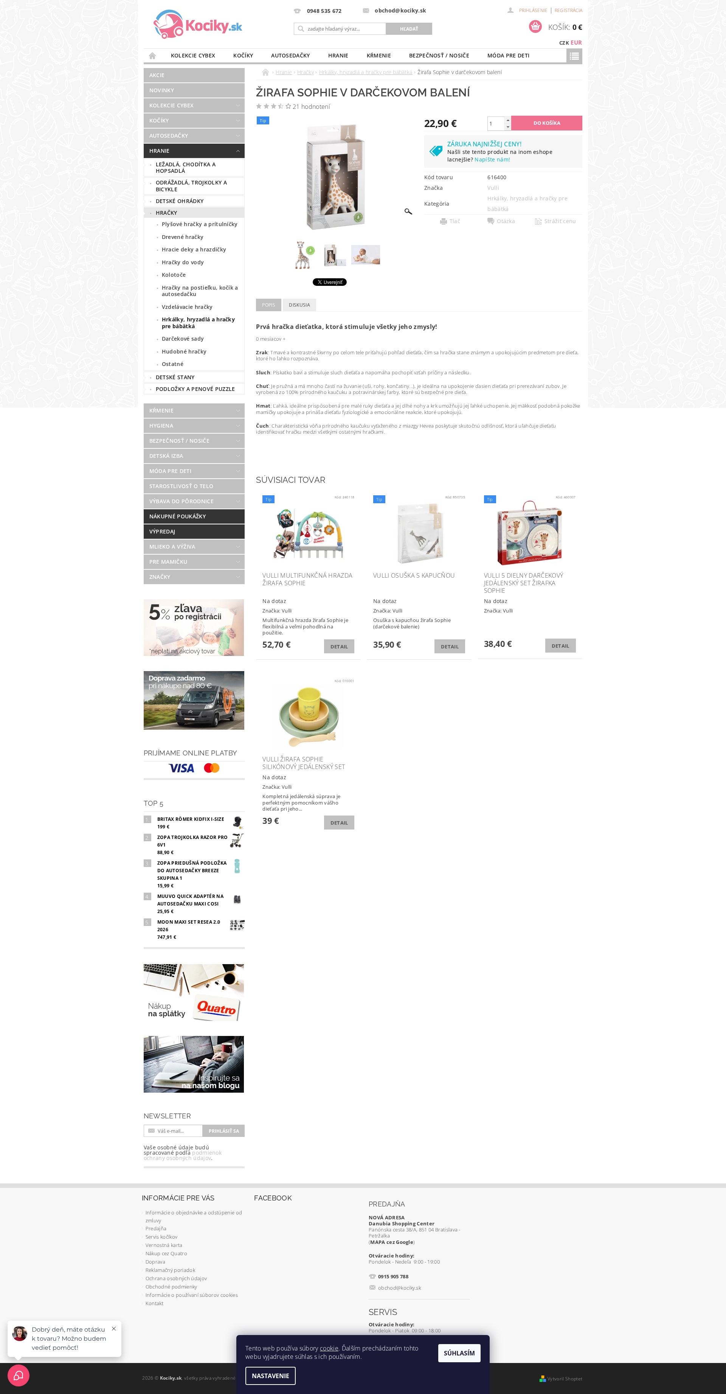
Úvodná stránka (153, 55)
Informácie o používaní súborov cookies (192, 1295)
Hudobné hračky (184, 351)
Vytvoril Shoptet (565, 1378)
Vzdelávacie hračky (187, 306)
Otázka (506, 221)
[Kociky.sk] (198, 24)
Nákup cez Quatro (166, 1253)
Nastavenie (270, 1376)
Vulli (493, 187)
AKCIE (157, 75)
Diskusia (299, 305)
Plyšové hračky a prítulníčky (200, 224)
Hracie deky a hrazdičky (194, 249)
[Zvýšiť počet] (507, 120)
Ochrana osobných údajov (176, 1278)
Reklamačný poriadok (170, 1270)
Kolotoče (174, 274)
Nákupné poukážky (177, 516)
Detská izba (166, 455)
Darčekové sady (183, 338)
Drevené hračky (182, 236)
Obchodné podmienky (171, 1286)
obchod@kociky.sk (399, 1287)
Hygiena (161, 425)
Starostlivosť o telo (181, 486)
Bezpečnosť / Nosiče (439, 55)
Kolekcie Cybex (193, 55)
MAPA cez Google (391, 1242)
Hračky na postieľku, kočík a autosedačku (200, 291)
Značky (160, 576)
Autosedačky (290, 55)
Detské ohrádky (179, 201)
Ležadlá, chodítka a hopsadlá (186, 168)
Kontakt (154, 1303)
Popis (268, 305)
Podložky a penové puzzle (195, 388)
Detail (339, 646)
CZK (564, 42)
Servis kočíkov (161, 1236)
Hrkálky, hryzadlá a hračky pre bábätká (198, 323)
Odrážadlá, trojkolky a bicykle (191, 186)
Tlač (455, 221)
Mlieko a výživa (172, 546)
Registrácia (569, 10)
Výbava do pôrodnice (181, 501)
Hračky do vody (183, 262)
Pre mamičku (168, 561)
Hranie (338, 55)
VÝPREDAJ (162, 531)
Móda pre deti (508, 55)
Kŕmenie (379, 55)
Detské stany (175, 377)
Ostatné (172, 363)
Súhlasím (459, 1353)
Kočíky (243, 55)
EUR (576, 42)
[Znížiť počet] (507, 126)
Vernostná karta (164, 1245)
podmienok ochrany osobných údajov (183, 1155)
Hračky (166, 212)
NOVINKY (161, 90)
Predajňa (156, 1228)
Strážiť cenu (560, 221)
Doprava (155, 1261)
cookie (329, 1348)
